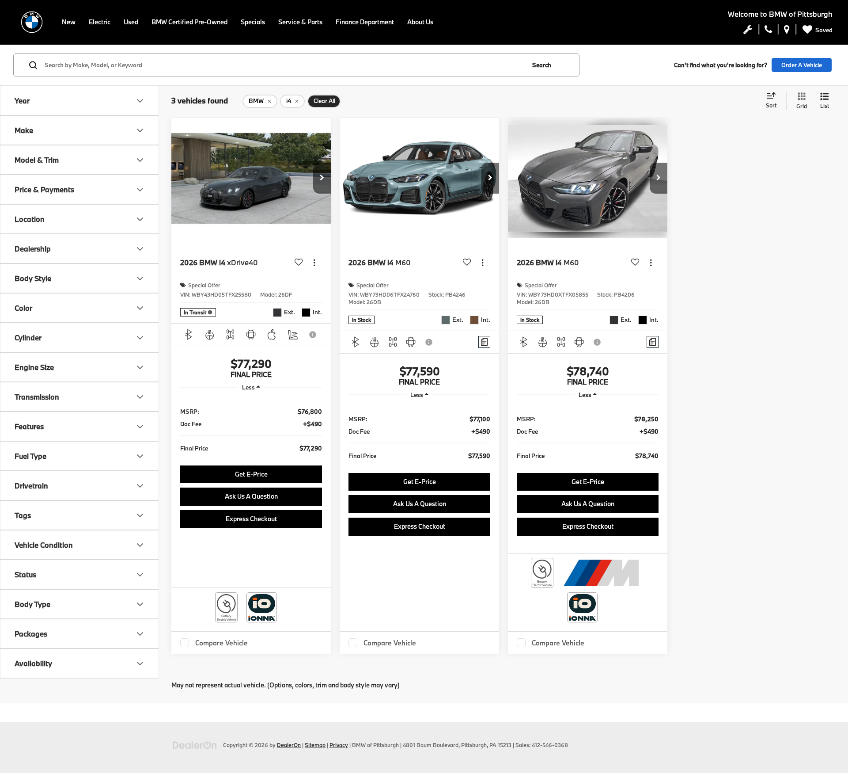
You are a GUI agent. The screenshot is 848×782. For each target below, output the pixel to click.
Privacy (338, 744)
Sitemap (315, 744)
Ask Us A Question (251, 496)
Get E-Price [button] (251, 474)
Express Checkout (251, 519)
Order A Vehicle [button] (801, 65)
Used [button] (131, 22)
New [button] (69, 22)
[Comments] (484, 342)
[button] (322, 178)
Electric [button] (99, 22)
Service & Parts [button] (300, 22)
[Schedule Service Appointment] (748, 31)
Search (541, 65)
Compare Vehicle (221, 642)
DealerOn (289, 744)
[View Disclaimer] (313, 334)
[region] (251, 429)
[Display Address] (787, 31)
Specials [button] (253, 22)
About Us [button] (420, 22)
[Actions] (314, 262)
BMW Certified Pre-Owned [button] (189, 22)
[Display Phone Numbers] (768, 31)
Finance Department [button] (365, 22)
